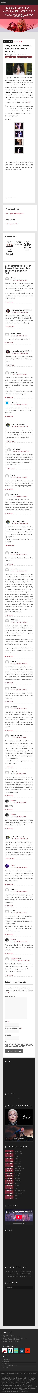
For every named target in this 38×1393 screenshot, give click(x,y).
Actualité (8, 57)
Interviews (29, 57)
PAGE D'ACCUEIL (5, 1375)
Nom (7, 1022)
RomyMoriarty (15, 958)
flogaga (13, 800)
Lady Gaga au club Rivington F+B (15, 213)
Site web (8, 1035)
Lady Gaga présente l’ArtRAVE (9, 252)
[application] (19, 1217)
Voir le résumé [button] (12, 198)
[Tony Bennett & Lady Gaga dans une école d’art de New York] (14, 42)
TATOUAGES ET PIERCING (9, 1366)
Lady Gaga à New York (12, 224)
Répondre (10, 302)
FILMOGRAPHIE (6, 1359)
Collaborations (21, 57)
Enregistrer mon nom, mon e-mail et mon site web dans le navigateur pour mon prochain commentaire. (19, 1045)
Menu (5, 2)
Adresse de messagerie (13, 1028)
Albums (14, 57)
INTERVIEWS (5, 1361)
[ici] (29, 102)
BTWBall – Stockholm (18, 244)
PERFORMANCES (7, 1363)
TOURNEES (5, 1368)
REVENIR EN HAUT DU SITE (28, 1373)
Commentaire (10, 996)
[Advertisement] (19, 1076)
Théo (12, 865)
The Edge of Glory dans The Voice (27, 247)
